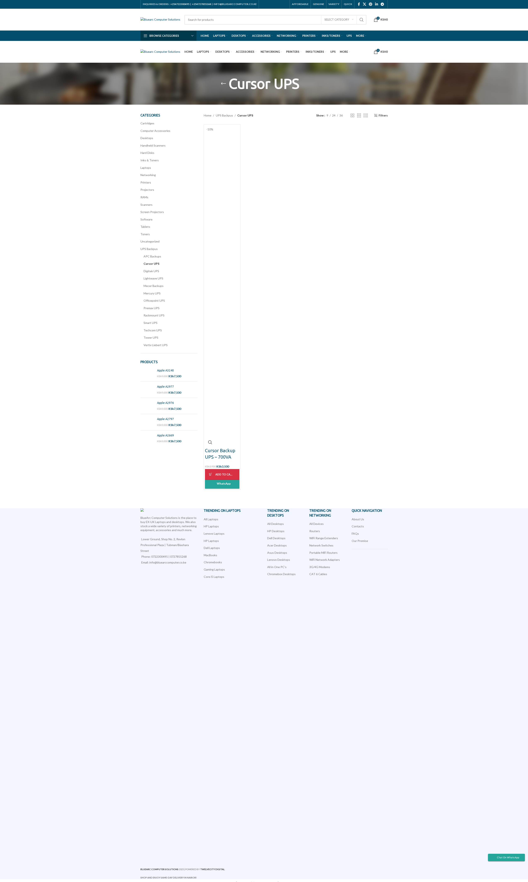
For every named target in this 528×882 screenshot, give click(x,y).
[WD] (100, 510)
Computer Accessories (155, 130)
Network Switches (321, 545)
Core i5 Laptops (214, 576)
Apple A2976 (165, 402)
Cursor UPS (151, 263)
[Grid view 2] (352, 115)
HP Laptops (211, 526)
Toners (145, 234)
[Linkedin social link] (376, 4)
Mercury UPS (152, 293)
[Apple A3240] (147, 373)
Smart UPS (150, 323)
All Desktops (275, 524)
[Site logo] (160, 19)
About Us (358, 519)
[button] (222, 474)
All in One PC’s (277, 567)
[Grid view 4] (365, 115)
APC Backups (152, 256)
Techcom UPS (153, 330)
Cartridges (147, 123)
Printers (145, 182)
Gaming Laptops (214, 569)
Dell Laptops (212, 548)
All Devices (316, 524)
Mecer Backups (153, 286)
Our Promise (360, 541)
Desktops (146, 138)
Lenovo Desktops (278, 559)
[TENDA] (492, 510)
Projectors (147, 189)
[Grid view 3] (359, 115)
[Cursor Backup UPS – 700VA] (222, 281)
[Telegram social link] (382, 4)
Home (207, 115)
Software (146, 219)
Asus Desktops (277, 552)
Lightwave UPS (153, 278)
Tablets (145, 226)
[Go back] (223, 84)
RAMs (144, 197)
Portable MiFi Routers (323, 552)
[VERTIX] (166, 510)
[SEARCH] (361, 19)
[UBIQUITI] (231, 510)
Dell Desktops (276, 538)
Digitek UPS (151, 271)
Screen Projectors (152, 212)
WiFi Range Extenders (323, 538)
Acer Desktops (277, 545)
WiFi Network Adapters (324, 559)
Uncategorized (150, 241)
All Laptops (211, 519)
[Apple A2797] (147, 422)
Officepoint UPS (154, 300)
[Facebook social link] (358, 4)
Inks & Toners (149, 160)
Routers (314, 531)
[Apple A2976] (147, 406)
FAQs (355, 533)
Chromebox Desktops (281, 574)
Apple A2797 (165, 419)
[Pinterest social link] (371, 4)
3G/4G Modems (319, 567)
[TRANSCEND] (296, 510)
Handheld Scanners (153, 145)
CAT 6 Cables (318, 574)
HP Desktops (275, 531)
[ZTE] (35, 510)
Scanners (146, 204)
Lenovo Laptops (214, 533)
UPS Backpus (149, 249)
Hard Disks (147, 152)
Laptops (145, 167)
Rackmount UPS (154, 315)
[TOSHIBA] (427, 510)
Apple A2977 (165, 386)
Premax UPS (152, 308)
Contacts (358, 526)
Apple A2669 (165, 435)
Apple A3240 (165, 370)
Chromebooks (213, 562)
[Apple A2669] (147, 438)
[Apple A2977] (147, 389)
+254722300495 (179, 4)
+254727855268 (201, 4)
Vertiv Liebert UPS (156, 345)
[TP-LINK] (361, 510)
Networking (148, 175)
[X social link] (364, 4)
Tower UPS (151, 337)
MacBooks (210, 555)
